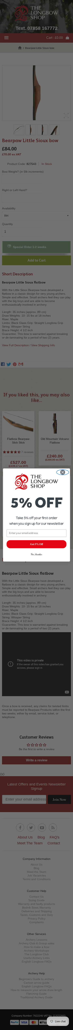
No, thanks (36, 554)
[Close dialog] (62, 472)
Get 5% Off (36, 544)
